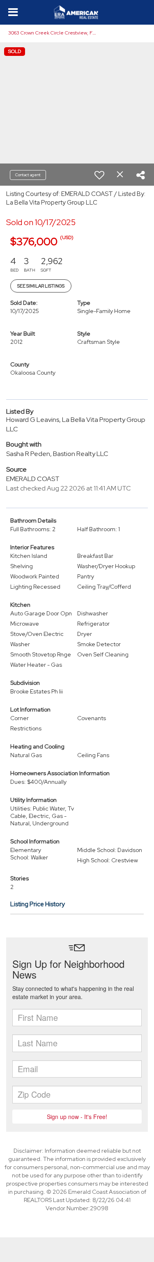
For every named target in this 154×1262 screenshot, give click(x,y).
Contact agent (28, 174)
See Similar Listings (40, 286)
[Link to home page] (77, 12)
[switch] (99, 175)
